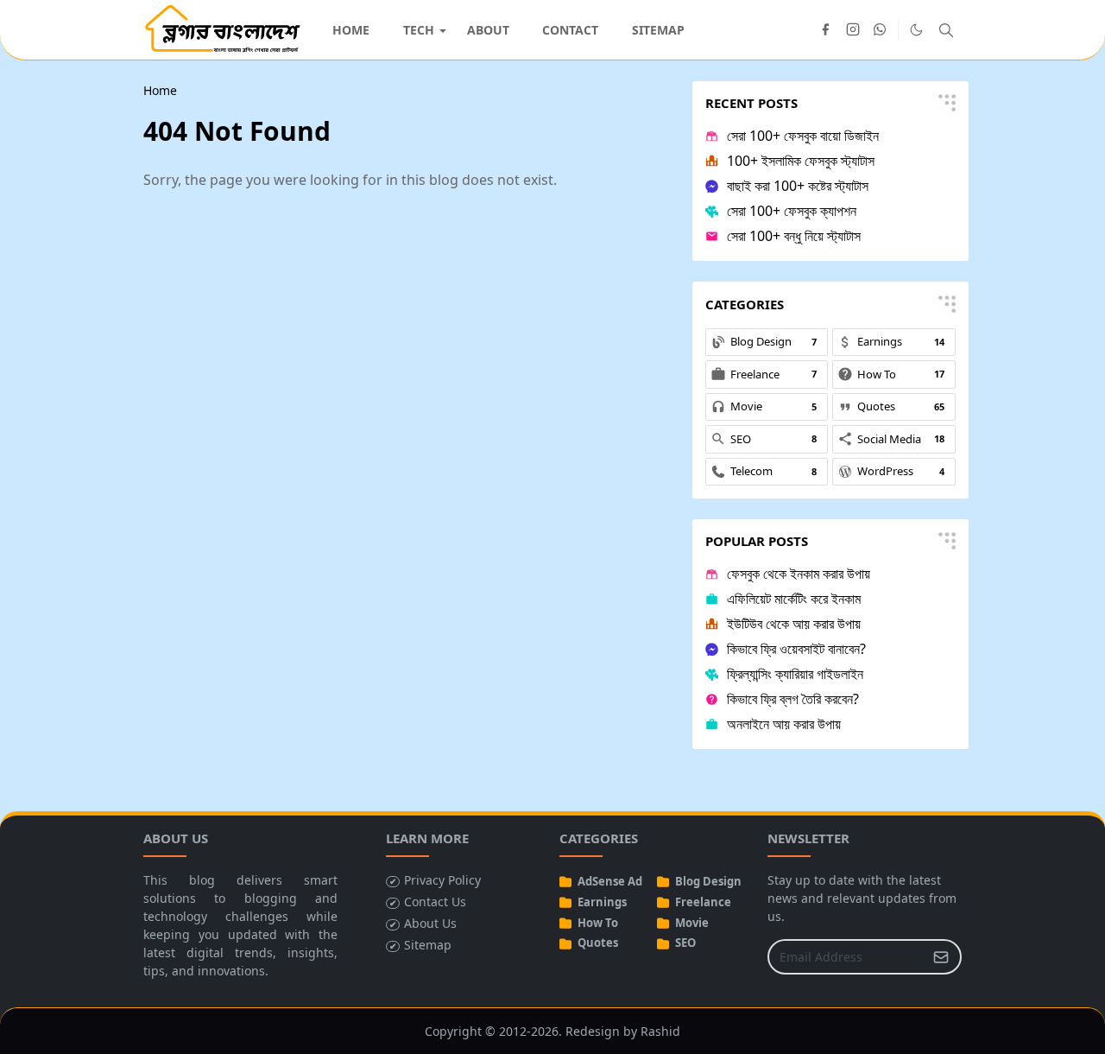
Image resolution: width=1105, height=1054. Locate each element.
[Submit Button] (941, 957)
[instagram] (853, 30)
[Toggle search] (946, 30)
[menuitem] (351, 30)
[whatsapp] (880, 30)
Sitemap (427, 945)
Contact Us (435, 901)
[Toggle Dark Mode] (916, 30)
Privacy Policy (442, 880)
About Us (430, 923)
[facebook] (825, 30)
